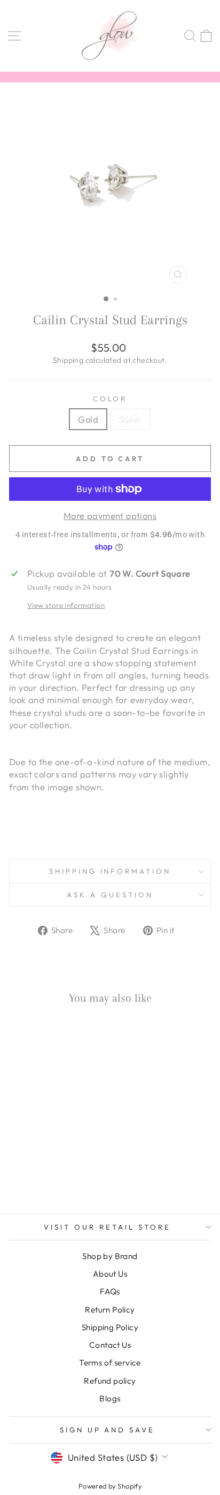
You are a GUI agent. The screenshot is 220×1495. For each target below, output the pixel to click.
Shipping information (110, 871)
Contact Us (110, 1345)
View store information (66, 605)
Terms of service (110, 1362)
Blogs (109, 1398)
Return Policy (110, 1310)
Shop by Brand (109, 1256)
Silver (130, 419)
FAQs (110, 1291)
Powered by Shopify (110, 1486)
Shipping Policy (110, 1327)
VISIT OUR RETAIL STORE (107, 1227)
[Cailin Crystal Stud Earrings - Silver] (54, 1177)
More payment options (110, 515)
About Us (110, 1274)
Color (110, 398)
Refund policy (110, 1381)
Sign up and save (107, 1429)
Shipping (68, 360)
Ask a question (110, 894)
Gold (88, 419)
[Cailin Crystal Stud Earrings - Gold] (41, 1177)
